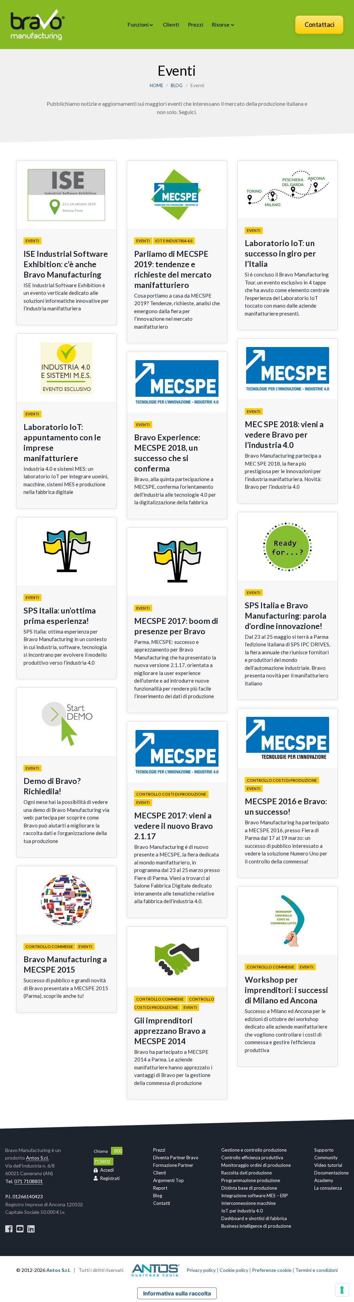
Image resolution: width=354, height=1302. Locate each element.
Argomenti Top (168, 1180)
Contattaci (319, 24)
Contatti (161, 1203)
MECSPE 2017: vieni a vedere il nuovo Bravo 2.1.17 (173, 826)
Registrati (110, 1178)
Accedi (107, 1170)
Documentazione (331, 1172)
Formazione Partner (173, 1165)
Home (156, 85)
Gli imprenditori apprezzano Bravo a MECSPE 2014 (170, 1030)
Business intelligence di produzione (256, 1226)
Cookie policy (234, 1270)
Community (326, 1157)
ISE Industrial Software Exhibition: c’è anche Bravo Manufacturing (66, 264)
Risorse (221, 24)
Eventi (32, 241)
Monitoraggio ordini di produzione (256, 1165)
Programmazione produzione (250, 1180)
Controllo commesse (49, 946)
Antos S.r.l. (37, 1158)
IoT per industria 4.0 (242, 1211)
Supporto (324, 1150)
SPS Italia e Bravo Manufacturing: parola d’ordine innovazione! (285, 615)
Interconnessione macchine (248, 1203)
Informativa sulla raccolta (177, 1293)
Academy (323, 1180)
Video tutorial (328, 1165)
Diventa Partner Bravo (175, 1157)
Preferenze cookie (271, 1270)
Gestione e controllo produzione (254, 1150)
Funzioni (138, 24)
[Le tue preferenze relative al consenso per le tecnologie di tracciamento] (341, 1289)
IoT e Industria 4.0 (173, 241)
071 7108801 (28, 1181)
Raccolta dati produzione (246, 1172)
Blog (177, 85)
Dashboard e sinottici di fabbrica (254, 1218)
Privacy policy (201, 1270)
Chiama (101, 1151)
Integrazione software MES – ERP (254, 1195)
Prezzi (195, 24)
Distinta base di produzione (249, 1188)
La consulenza (328, 1188)
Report (160, 1188)
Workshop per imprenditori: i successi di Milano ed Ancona (286, 990)
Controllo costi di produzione (171, 794)
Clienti (171, 24)
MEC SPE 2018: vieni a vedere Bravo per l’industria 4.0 (284, 434)
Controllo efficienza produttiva (252, 1157)
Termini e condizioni (316, 1270)
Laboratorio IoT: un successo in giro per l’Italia (280, 253)
